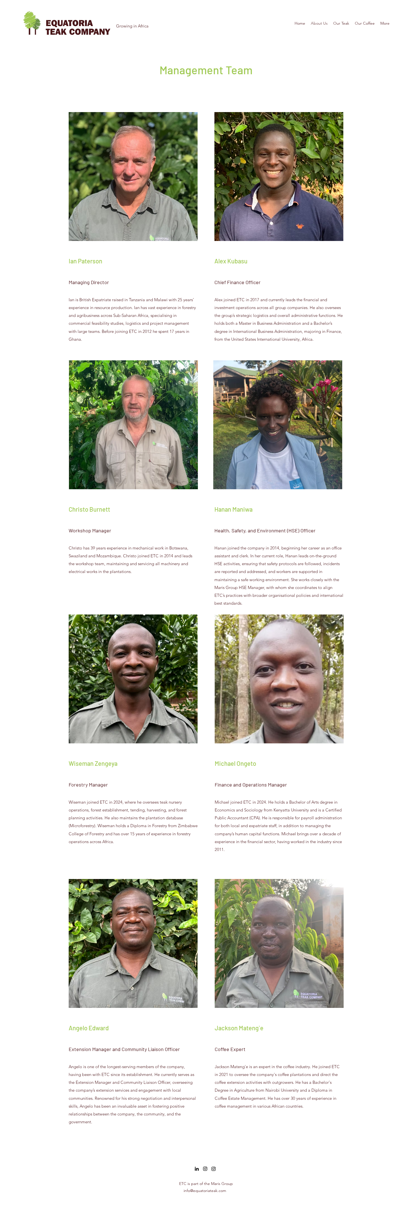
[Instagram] (205, 1169)
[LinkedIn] (197, 1169)
